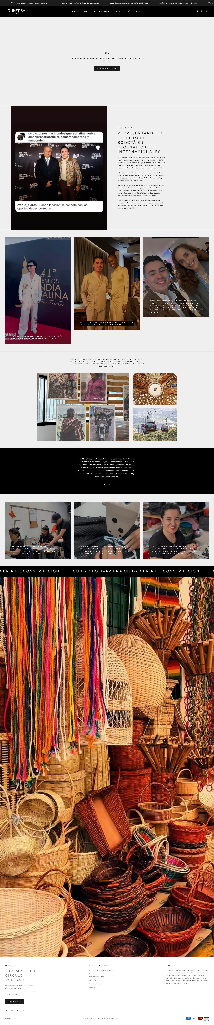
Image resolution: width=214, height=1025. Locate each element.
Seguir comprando (107, 68)
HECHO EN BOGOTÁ (122, 11)
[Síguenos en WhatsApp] (24, 1010)
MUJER (75, 11)
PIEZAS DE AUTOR (101, 11)
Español (9, 1018)
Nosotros (92, 980)
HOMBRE (86, 11)
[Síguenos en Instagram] (12, 1010)
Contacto (92, 988)
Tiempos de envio (95, 984)
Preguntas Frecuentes (96, 976)
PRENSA (138, 11)
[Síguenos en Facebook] (6, 1010)
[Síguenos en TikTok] (18, 1010)
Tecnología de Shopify (108, 1018)
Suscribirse (15, 1001)
